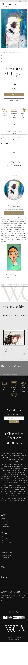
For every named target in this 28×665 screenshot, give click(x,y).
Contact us (4, 559)
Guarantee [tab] (14, 133)
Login (20, 637)
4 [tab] (9, 357)
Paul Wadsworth (6, 526)
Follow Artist (14, 213)
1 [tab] (3, 357)
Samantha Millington (14, 71)
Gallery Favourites (6, 540)
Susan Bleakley (5, 522)
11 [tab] (11, 359)
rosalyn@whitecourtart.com (8, 557)
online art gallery (20, 453)
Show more (4, 143)
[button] (25, 11)
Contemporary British (7, 542)
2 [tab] (5, 357)
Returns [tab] (14, 131)
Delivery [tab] (8, 131)
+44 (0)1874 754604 (6, 1)
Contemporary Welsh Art (8, 544)
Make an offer (14, 100)
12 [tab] (13, 359)
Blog (3, 584)
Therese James (5, 524)
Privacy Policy (5, 570)
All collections (5, 536)
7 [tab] (15, 357)
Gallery (3, 580)
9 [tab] (19, 357)
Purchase (14, 94)
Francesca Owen (6, 520)
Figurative (22, 315)
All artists (4, 518)
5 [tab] (11, 357)
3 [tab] (7, 357)
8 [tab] (17, 357)
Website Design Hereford (14, 639)
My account (5, 582)
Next (23, 359)
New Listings (5, 538)
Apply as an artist (5, 600)
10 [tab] (9, 359)
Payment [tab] (20, 131)
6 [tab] (13, 357)
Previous (22, 359)
